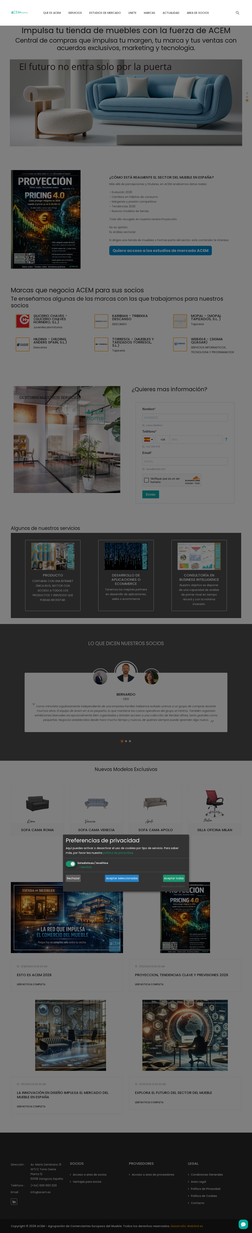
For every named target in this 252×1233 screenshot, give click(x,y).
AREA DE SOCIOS (198, 13)
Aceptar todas (174, 878)
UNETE (132, 13)
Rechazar (73, 878)
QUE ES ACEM (52, 13)
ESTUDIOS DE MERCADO (105, 13)
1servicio (85, 867)
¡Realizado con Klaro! (173, 886)
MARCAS (149, 13)
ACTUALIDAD (171, 13)
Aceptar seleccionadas (122, 878)
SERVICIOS (75, 13)
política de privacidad (118, 853)
